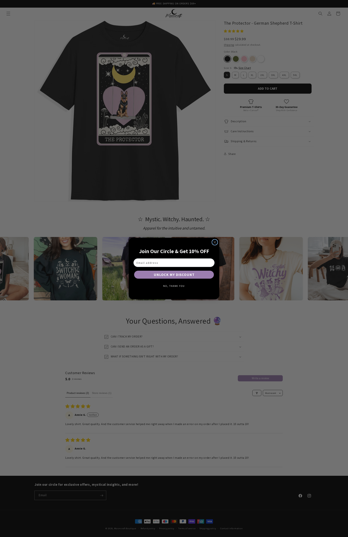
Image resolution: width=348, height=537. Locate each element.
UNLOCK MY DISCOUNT (174, 274)
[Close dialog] (215, 242)
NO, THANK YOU (174, 286)
